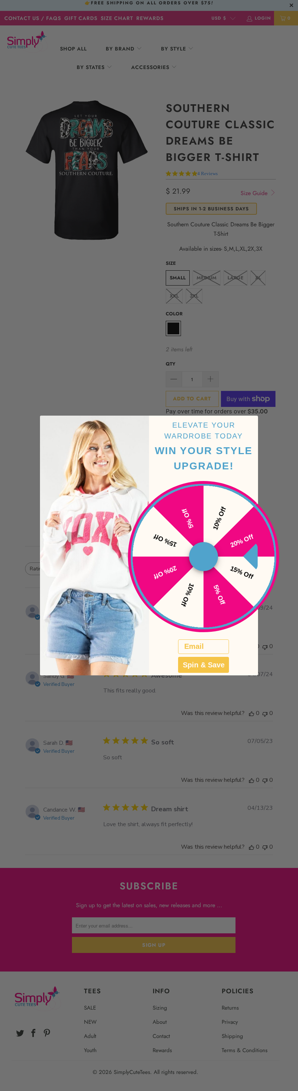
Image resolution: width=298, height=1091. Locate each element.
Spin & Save (204, 665)
